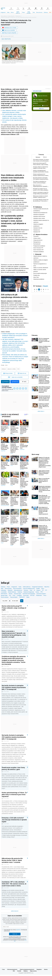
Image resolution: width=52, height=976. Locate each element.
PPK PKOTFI (4, 593)
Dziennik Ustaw (17, 593)
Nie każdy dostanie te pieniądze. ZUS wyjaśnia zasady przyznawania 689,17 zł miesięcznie (42, 178)
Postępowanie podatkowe (40, 245)
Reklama (26, 971)
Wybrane (45, 157)
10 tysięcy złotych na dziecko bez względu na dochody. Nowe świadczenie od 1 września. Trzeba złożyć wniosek (42, 167)
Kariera (37, 592)
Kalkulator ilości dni (38, 228)
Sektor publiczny (18, 12)
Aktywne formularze (42, 234)
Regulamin (39, 969)
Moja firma (46, 586)
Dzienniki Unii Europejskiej (29, 593)
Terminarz (39, 286)
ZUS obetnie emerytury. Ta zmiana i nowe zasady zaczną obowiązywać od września (42, 160)
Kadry (8, 12)
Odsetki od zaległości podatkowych (39, 225)
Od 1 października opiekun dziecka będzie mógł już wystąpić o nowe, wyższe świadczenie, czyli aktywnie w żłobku (15, 116)
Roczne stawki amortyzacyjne (41, 273)
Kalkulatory (39, 207)
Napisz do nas (23, 371)
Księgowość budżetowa (37, 586)
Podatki (38, 588)
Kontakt (19, 971)
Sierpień (46, 286)
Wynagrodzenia (37, 242)
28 (44, 289)
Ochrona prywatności (12, 969)
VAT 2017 (32, 595)
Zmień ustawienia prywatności (27, 969)
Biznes (12, 12)
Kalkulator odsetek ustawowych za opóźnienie (42, 221)
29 (46, 289)
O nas (3, 969)
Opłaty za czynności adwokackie (41, 267)
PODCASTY (22, 597)
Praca (45, 595)
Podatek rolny (37, 275)
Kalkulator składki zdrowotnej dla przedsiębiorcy (41, 209)
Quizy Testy (36, 277)
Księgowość (3, 12)
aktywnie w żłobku (11, 367)
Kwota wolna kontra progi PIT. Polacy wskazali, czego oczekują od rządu (42, 164)
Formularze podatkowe (39, 251)
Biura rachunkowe (17, 588)
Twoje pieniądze (29, 12)
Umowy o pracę (37, 238)
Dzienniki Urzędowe (41, 593)
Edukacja (46, 12)
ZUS (18, 367)
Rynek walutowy (4, 597)
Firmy (14, 595)
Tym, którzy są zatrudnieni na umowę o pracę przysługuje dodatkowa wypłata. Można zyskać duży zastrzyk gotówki (41, 182)
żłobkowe (4, 367)
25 (37, 289)
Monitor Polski (4, 595)
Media (28, 597)
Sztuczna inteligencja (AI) (29, 588)
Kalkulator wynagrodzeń (39, 214)
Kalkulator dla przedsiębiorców (41, 212)
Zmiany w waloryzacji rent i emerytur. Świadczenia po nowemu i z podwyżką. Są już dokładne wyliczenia (42, 175)
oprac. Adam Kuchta (6, 38)
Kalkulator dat (37, 229)
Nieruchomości (39, 12)
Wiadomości (39, 595)
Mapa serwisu (33, 971)
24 (35, 289)
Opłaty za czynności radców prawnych (40, 270)
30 (48, 289)
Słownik (10, 593)
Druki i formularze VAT (39, 249)
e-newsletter (4, 592)
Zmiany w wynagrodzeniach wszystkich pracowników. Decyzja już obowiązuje (41, 171)
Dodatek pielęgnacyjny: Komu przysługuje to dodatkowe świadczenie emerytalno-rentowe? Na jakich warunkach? (15, 334)
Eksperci (38, 590)
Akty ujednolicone (18, 590)
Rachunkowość (37, 244)
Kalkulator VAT (37, 231)
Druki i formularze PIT (39, 247)
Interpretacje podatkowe (39, 279)
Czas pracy (36, 236)
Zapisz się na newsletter (17, 375)
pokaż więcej (14, 911)
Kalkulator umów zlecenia (40, 216)
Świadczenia (18, 16)
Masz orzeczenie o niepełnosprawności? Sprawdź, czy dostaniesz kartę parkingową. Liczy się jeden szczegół (42, 186)
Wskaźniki (39, 254)
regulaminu (18, 929)
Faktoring (20, 592)
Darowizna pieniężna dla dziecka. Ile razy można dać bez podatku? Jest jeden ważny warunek (14, 349)
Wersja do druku (9, 371)
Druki (31, 590)
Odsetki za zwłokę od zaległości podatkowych (41, 260)
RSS (14, 971)
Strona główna (4, 16)
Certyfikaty (19, 595)
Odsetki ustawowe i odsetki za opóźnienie (41, 257)
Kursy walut (26, 595)
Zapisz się (42, 108)
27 (42, 289)
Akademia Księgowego (29, 592)
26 (39, 289)
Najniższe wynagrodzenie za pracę (40, 264)
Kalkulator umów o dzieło (40, 218)
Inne (10, 595)
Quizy (42, 588)
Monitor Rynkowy (12, 592)
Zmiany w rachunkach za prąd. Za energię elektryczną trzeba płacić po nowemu (42, 193)
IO (34, 590)
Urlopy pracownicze (38, 240)
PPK (42, 592)
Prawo (23, 12)
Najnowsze (38, 157)
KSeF (50, 12)
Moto (34, 12)
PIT (43, 590)
